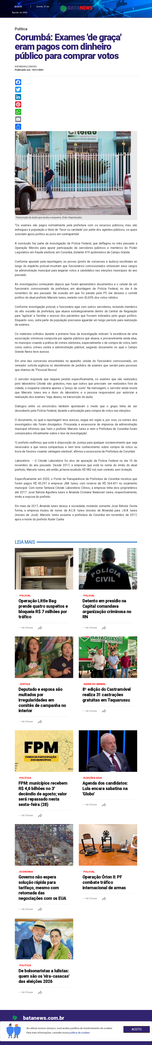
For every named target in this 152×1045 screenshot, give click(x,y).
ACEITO (137, 1029)
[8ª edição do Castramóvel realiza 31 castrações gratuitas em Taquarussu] (108, 657)
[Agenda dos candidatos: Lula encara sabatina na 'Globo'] (108, 751)
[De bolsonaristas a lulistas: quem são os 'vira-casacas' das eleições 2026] (44, 938)
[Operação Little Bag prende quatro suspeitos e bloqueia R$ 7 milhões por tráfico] (44, 569)
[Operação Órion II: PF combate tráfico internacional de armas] (108, 845)
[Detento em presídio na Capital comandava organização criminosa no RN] (108, 569)
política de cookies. (79, 1032)
